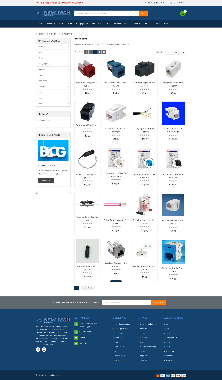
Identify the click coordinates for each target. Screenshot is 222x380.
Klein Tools (144, 329)
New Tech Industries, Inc (51, 375)
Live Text (161, 3)
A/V (61, 24)
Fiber (107, 24)
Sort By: (160, 52)
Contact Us (119, 360)
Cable (69, 24)
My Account (177, 3)
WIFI (166, 24)
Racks (147, 24)
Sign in (149, 3)
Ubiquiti (143, 342)
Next (90, 288)
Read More (46, 180)
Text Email (83, 343)
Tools (157, 24)
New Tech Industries (148, 324)
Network (135, 24)
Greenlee (143, 338)
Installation (120, 24)
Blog (116, 351)
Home (40, 24)
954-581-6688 (85, 332)
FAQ (116, 342)
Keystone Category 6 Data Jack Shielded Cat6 (127, 263)
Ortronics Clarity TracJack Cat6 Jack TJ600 (183, 268)
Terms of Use (119, 347)
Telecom (51, 24)
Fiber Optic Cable (121, 329)
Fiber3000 (119, 333)
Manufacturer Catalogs (123, 324)
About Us (118, 338)
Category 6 (67, 34)
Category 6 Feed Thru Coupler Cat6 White (183, 83)
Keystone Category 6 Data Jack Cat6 (94, 83)
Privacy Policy (120, 356)
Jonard (143, 333)
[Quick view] (87, 64)
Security (96, 24)
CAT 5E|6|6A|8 (82, 24)
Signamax (144, 356)
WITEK (142, 351)
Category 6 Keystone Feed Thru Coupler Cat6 (98, 125)
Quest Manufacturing (148, 347)
